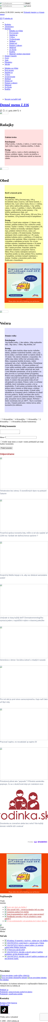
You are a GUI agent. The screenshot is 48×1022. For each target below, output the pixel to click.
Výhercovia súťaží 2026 (16, 950)
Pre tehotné (23, 978)
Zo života (12, 50)
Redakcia (3, 1003)
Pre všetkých (24, 976)
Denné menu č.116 (14, 105)
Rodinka (8, 24)
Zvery (7, 58)
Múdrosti (12, 48)
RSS (9, 1003)
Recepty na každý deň (13, 99)
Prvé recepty (14, 33)
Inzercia (14, 1003)
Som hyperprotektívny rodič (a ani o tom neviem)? (25, 914)
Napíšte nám (4, 1005)
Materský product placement (19, 54)
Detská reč (13, 43)
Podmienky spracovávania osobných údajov (16, 992)
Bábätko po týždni (16, 31)
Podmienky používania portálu (11, 994)
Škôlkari (12, 41)
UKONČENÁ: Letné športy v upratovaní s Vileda (25, 943)
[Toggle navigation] (1, 18)
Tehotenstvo (9, 27)
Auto (6, 60)
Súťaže (7, 64)
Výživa (12, 37)
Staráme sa (13, 35)
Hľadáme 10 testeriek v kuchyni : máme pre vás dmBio (27, 941)
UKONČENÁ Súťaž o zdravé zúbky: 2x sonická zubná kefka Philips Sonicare (24, 946)
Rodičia (12, 52)
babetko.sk (9, 18)
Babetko (8, 29)
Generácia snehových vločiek (18, 912)
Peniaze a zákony (15, 45)
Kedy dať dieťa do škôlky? (17, 907)
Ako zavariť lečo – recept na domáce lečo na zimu (25, 910)
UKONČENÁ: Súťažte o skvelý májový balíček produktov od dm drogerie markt (24, 953)
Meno (3, 437)
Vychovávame (14, 39)
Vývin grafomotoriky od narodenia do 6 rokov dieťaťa (27, 921)
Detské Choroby (11, 56)
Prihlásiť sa (4, 990)
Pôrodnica (8, 62)
